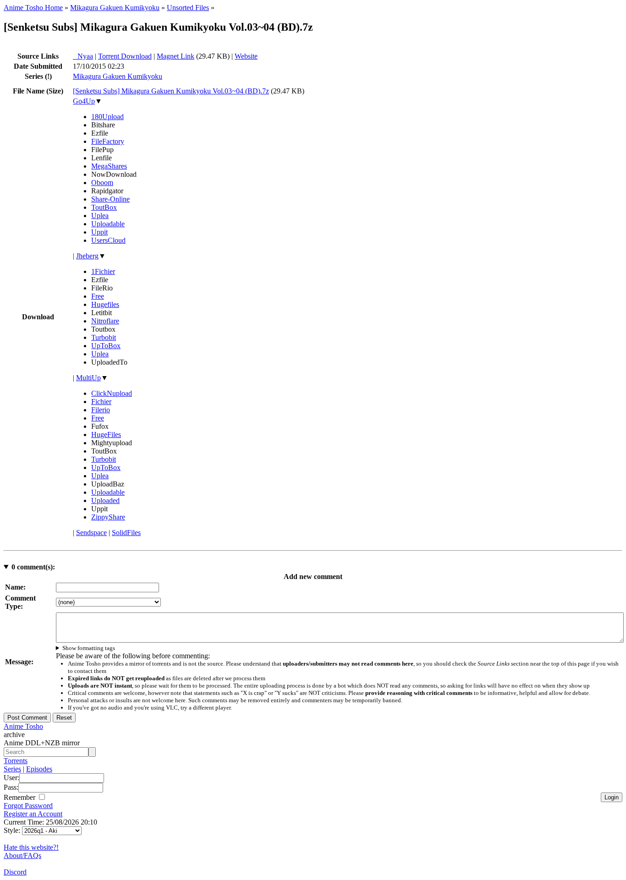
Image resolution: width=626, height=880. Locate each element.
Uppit (99, 232)
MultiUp (88, 378)
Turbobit (103, 337)
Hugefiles (105, 304)
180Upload (107, 116)
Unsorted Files (188, 7)
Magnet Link (175, 56)
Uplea (100, 215)
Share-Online (110, 199)
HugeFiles (106, 434)
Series (12, 769)
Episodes (39, 769)
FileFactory (107, 141)
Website (246, 56)
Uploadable (108, 224)
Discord (15, 872)
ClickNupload (111, 393)
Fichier (101, 401)
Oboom (102, 182)
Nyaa (83, 56)
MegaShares (109, 166)
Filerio (100, 410)
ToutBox (104, 207)
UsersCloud (108, 240)
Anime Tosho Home (33, 7)
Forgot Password (28, 805)
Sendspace (91, 532)
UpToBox (106, 346)
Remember (20, 797)
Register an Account (33, 814)
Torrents (15, 761)
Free (97, 296)
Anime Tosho (23, 726)
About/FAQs (22, 855)
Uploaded (105, 500)
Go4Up (84, 101)
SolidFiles (126, 532)
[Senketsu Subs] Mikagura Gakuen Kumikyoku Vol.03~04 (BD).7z (171, 91)
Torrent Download (125, 56)
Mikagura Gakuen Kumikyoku (114, 7)
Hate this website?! (31, 847)
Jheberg (87, 256)
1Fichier (103, 271)
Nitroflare (105, 321)
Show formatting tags (88, 648)
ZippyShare (108, 517)
